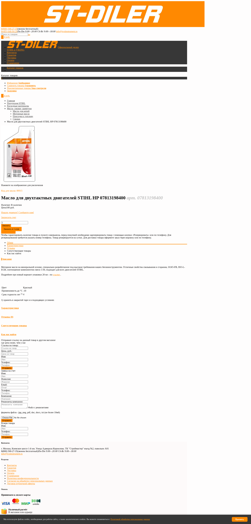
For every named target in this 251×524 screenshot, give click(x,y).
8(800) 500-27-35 (9, 29)
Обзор (10, 242)
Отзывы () (7, 317)
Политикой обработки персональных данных (130, 519)
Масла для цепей (21, 111)
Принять (239, 519)
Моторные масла (21, 114)
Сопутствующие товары (14, 325)
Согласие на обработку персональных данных (30, 481)
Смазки (16, 119)
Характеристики (15, 245)
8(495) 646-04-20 (9, 31)
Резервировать (8, 232)
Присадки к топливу (23, 116)
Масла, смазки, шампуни (19, 108)
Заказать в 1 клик (11, 229)
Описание (7, 259)
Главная (11, 100)
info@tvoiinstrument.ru (66, 31)
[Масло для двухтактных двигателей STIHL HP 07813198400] (18, 182)
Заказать (6, 225)
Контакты (12, 52)
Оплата (10, 60)
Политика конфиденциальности (23, 478)
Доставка (11, 57)
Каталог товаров (15, 68)
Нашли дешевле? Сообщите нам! (17, 212)
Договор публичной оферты (21, 483)
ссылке (56, 274)
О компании (13, 63)
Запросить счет (8, 217)
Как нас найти (8, 334)
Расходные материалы (18, 106)
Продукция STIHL (16, 103)
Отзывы (11, 248)
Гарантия (11, 55)
